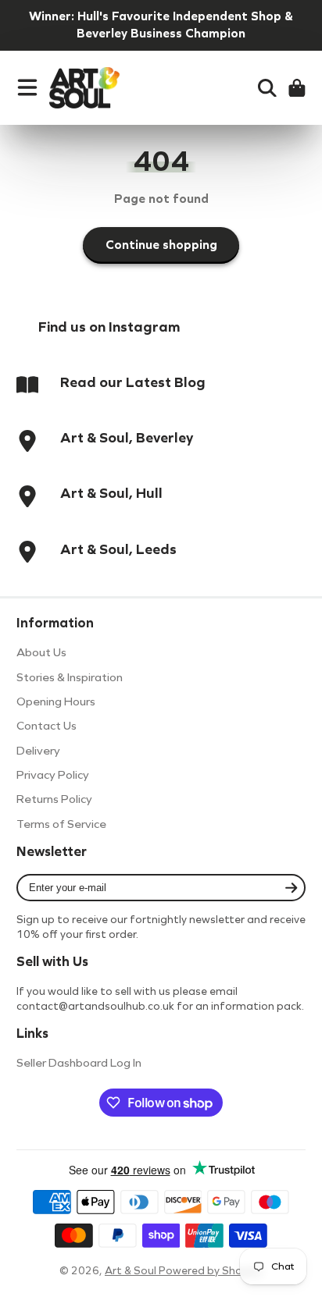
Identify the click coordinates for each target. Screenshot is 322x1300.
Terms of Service (61, 824)
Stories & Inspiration (69, 677)
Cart (297, 88)
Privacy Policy (52, 775)
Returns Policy (54, 799)
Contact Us (46, 726)
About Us (41, 652)
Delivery (38, 751)
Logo (84, 88)
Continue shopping (161, 244)
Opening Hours (55, 701)
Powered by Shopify (211, 1270)
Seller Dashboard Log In (78, 1063)
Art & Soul (132, 1270)
